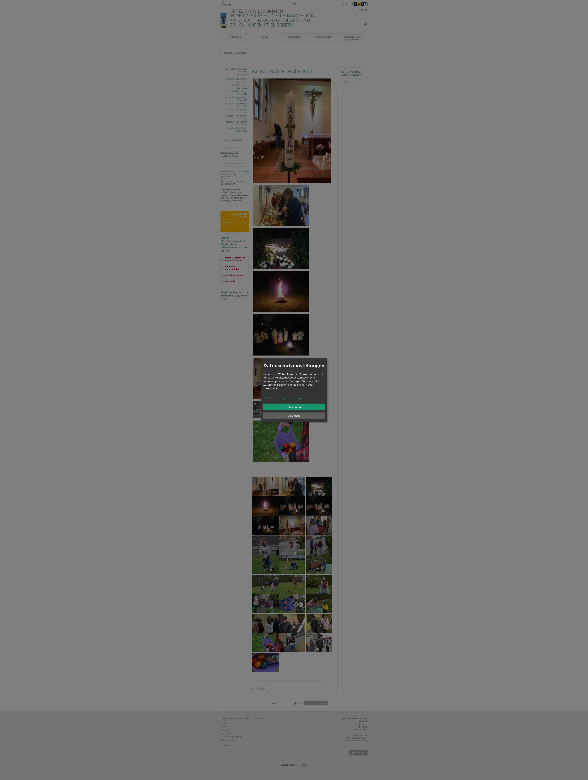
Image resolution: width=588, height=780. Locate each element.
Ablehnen (294, 415)
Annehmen (294, 407)
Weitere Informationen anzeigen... (284, 398)
